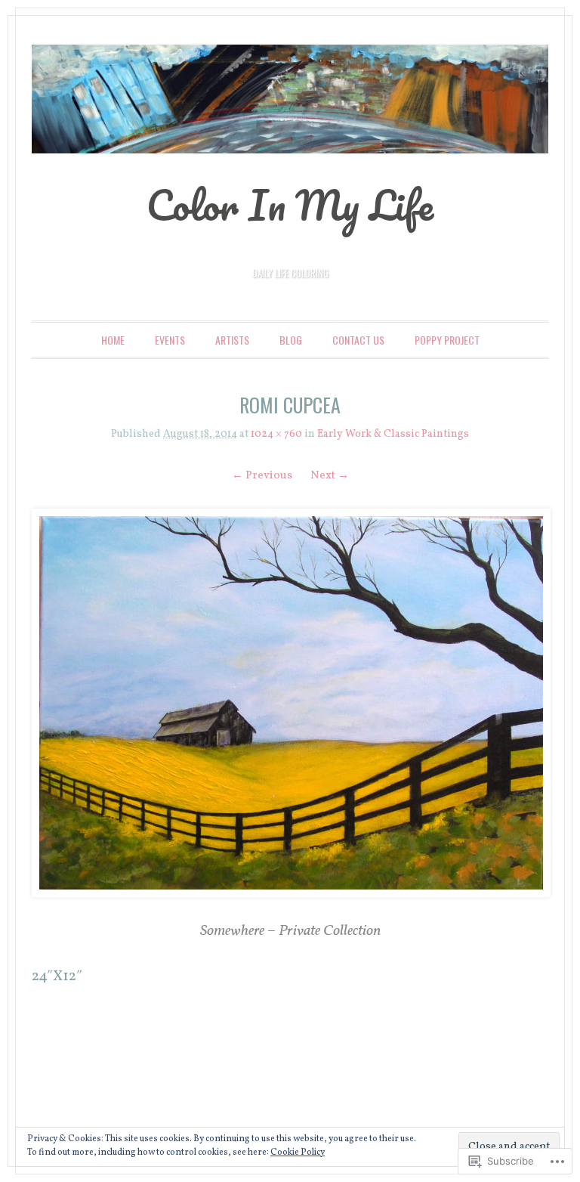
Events (170, 340)
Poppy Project (447, 340)
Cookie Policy (297, 1152)
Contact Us (358, 340)
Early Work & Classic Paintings (393, 434)
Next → (329, 476)
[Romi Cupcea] (290, 703)
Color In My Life (290, 205)
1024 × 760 (276, 434)
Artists (232, 340)
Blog (290, 340)
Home (113, 340)
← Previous (262, 476)
